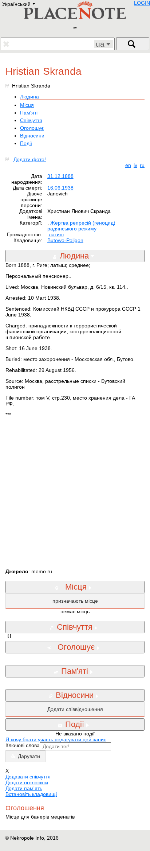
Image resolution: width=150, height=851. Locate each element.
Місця (27, 105)
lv (135, 165)
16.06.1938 (60, 188)
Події (26, 143)
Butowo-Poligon (65, 240)
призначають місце (75, 601)
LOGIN (142, 3)
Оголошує (32, 128)
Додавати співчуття (28, 777)
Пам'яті (29, 113)
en (128, 165)
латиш (56, 234)
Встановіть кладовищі (31, 794)
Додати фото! (29, 159)
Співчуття (31, 120)
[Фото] (8, 159)
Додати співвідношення (75, 709)
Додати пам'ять (23, 788)
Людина (29, 97)
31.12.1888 (60, 176)
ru (142, 165)
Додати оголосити (26, 782)
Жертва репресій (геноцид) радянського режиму (81, 226)
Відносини (32, 136)
